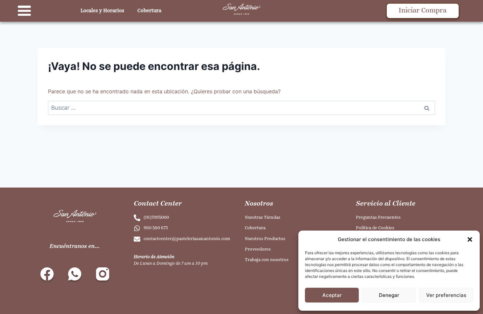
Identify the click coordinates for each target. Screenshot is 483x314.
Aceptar (332, 295)
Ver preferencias (446, 295)
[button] (470, 239)
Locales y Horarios (102, 10)
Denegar (389, 295)
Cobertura (149, 10)
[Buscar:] (241, 107)
